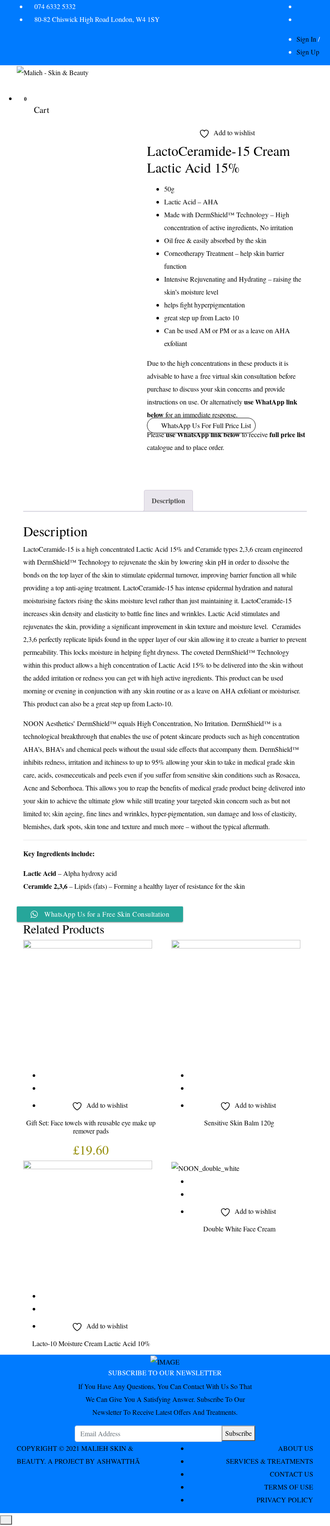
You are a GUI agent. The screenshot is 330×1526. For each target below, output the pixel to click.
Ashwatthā (118, 1460)
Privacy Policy (285, 1499)
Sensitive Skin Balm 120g (239, 1122)
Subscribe (238, 1433)
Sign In (306, 38)
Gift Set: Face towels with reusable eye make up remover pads (91, 1126)
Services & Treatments (269, 1460)
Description (168, 500)
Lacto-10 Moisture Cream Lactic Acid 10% (91, 1343)
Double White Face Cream (239, 1228)
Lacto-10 (159, 703)
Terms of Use (288, 1486)
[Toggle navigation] (22, 88)
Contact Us (291, 1473)
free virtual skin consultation (238, 375)
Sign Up (307, 51)
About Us (295, 1448)
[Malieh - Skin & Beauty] (53, 71)
